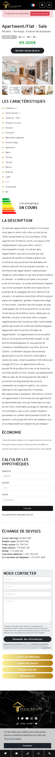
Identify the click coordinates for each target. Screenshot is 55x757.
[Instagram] (31, 718)
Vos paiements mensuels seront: (18, 514)
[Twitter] (22, 718)
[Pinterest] (36, 718)
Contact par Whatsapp (27, 656)
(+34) (22, 723)
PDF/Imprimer (27, 675)
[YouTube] (27, 718)
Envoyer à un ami (27, 669)
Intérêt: (6, 482)
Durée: (5, 494)
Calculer (27, 508)
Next (49, 70)
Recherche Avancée (40, 13)
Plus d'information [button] (12, 739)
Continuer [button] (27, 746)
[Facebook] (18, 718)
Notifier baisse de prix (27, 50)
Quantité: (6, 471)
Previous (5, 70)
